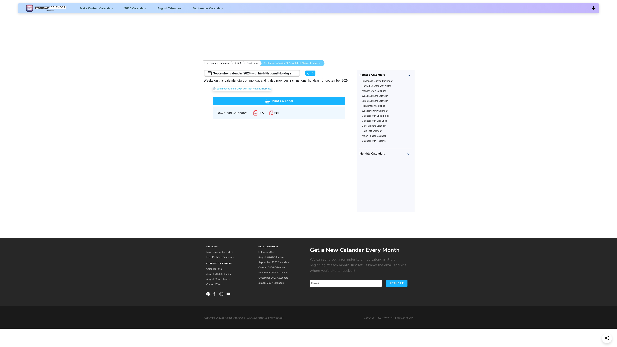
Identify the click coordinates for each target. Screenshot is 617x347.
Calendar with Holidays (374, 141)
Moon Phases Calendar (374, 136)
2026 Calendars (135, 8)
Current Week (214, 284)
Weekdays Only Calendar (375, 111)
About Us (369, 318)
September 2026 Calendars (273, 262)
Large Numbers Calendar (375, 101)
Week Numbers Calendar (375, 96)
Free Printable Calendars (217, 63)
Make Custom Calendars (96, 8)
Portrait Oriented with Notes (376, 86)
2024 (238, 63)
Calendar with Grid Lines (374, 121)
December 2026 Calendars (273, 277)
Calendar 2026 (214, 269)
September (252, 63)
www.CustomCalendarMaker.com (265, 318)
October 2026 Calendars (271, 267)
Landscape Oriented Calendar (377, 81)
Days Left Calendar (372, 131)
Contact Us (387, 317)
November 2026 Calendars (273, 272)
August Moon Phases (218, 279)
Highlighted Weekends (373, 106)
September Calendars (208, 8)
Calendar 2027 (266, 252)
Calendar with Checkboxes (375, 116)
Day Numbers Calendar (374, 126)
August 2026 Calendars (271, 257)
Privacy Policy (405, 318)
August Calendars (169, 8)
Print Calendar (282, 101)
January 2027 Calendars (271, 283)
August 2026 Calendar (218, 274)
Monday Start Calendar (374, 91)
